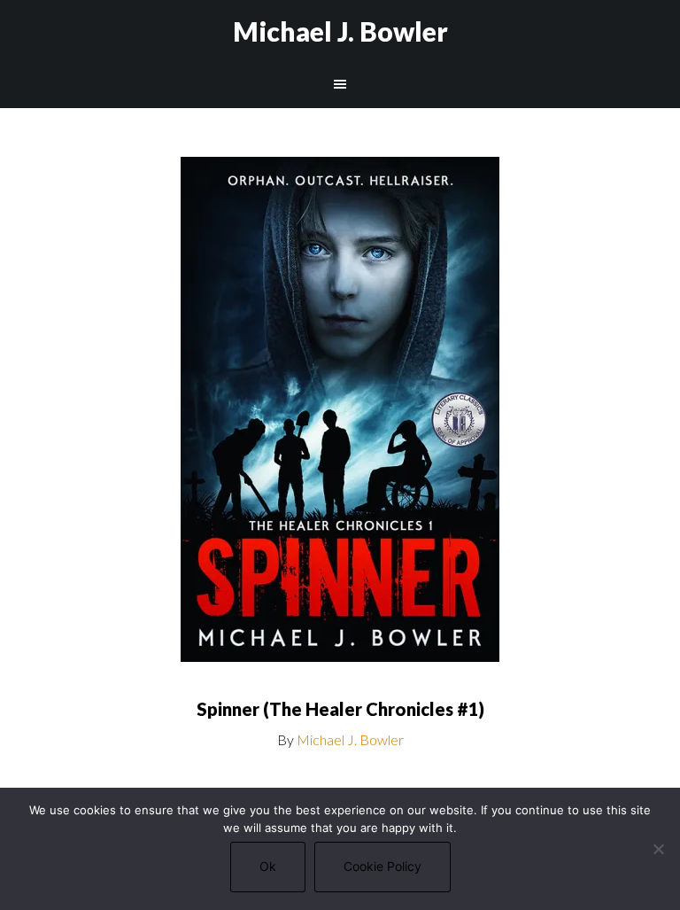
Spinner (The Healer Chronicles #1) (340, 708)
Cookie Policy (382, 866)
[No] (658, 849)
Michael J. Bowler (340, 31)
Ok (267, 866)
